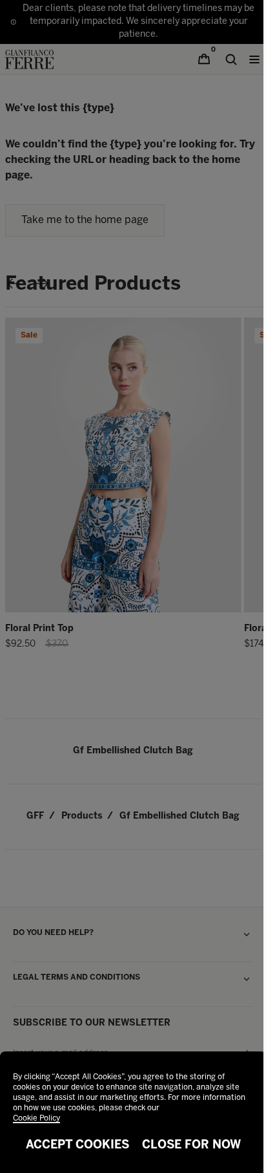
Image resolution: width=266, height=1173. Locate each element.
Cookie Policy (36, 1118)
